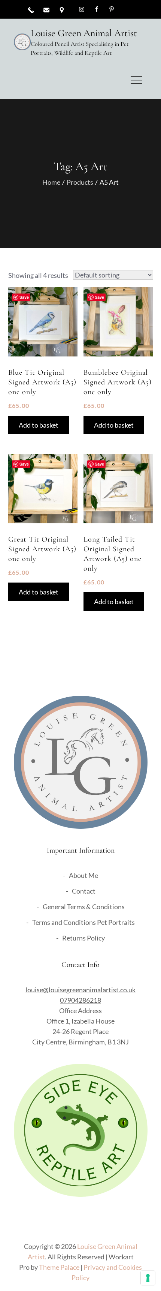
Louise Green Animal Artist (84, 33)
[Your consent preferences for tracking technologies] (148, 1278)
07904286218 (80, 1000)
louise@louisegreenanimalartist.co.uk (80, 990)
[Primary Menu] (136, 80)
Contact (83, 891)
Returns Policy (83, 938)
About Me (83, 875)
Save (24, 297)
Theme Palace (59, 1267)
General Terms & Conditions (84, 907)
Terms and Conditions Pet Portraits (83, 922)
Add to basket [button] (38, 425)
